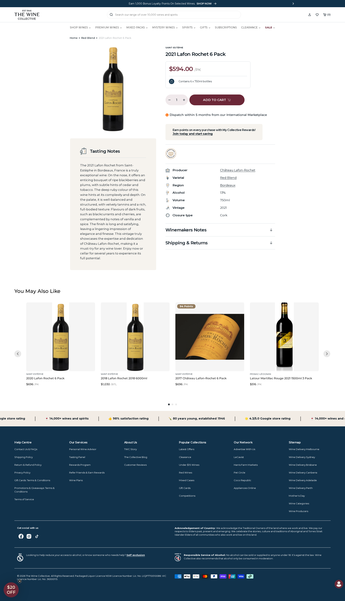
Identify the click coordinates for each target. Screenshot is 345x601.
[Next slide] (293, 3)
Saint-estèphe (174, 47)
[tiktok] (37, 536)
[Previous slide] (52, 3)
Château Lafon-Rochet (237, 170)
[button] (327, 15)
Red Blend (88, 38)
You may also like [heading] (37, 291)
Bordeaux (227, 185)
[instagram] (29, 536)
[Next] (326, 353)
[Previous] (17, 353)
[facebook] (21, 536)
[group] (60, 346)
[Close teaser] (20, 581)
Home (74, 38)
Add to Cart (59, 363)
